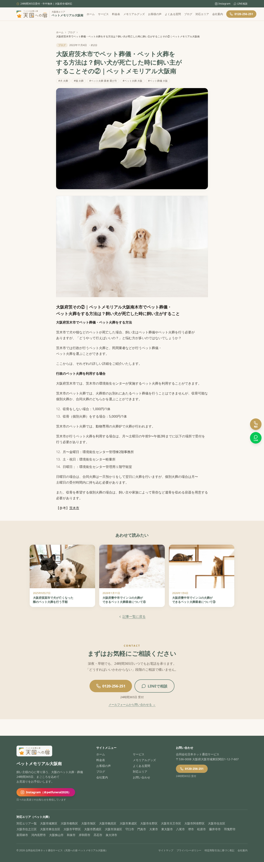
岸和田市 (84, 835)
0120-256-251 (244, 14)
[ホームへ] (31, 14)
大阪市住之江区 (26, 829)
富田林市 (22, 835)
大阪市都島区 (69, 823)
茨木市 (74, 508)
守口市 (129, 829)
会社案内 (217, 14)
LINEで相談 (157, 686)
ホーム (91, 14)
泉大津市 (111, 835)
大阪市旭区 (88, 823)
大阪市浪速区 (113, 829)
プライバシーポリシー (189, 850)
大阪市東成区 (128, 823)
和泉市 (71, 835)
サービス (103, 14)
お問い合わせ (141, 777)
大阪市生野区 (149, 823)
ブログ (188, 14)
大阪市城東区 (48, 823)
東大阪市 (167, 829)
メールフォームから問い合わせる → (132, 704)
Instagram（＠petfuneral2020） (48, 792)
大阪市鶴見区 (107, 823)
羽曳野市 (230, 829)
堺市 (191, 829)
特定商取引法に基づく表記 (219, 850)
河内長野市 (38, 835)
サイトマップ (165, 850)
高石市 (98, 835)
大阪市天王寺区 (171, 823)
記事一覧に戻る (134, 616)
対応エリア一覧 (26, 823)
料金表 (116, 14)
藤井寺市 (215, 829)
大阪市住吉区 (216, 823)
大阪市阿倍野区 (194, 823)
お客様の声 (154, 14)
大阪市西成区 (92, 829)
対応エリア (202, 14)
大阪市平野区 (72, 829)
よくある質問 (173, 14)
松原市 (201, 829)
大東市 (153, 829)
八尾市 (180, 829)
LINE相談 (242, 3)
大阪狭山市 (56, 835)
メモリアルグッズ (134, 14)
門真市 (141, 829)
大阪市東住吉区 (50, 829)
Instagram (224, 3)
